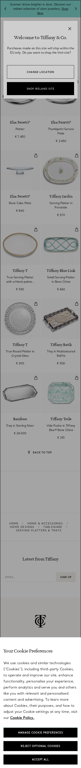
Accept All (40, 759)
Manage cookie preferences (40, 732)
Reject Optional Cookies (40, 746)
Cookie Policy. (22, 717)
